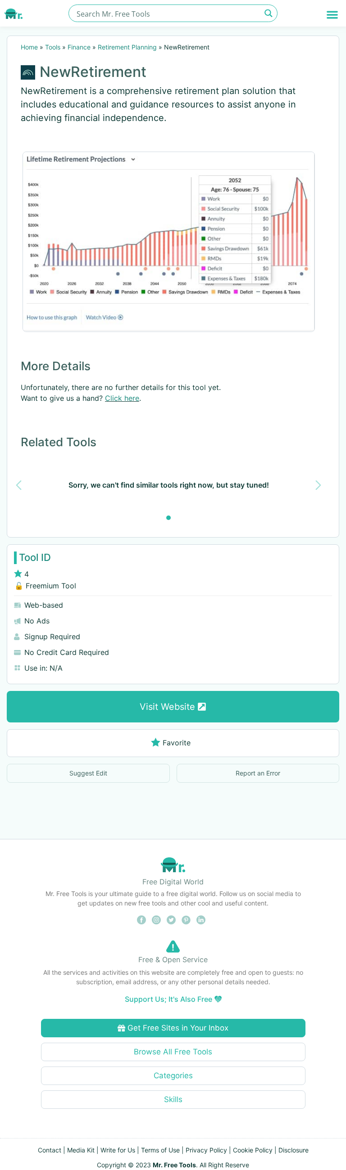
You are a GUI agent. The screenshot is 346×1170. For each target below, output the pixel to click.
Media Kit (81, 1150)
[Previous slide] (19, 485)
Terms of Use (160, 1150)
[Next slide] (318, 485)
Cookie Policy (253, 1150)
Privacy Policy (206, 1150)
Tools (52, 47)
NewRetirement (93, 72)
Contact (49, 1150)
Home (29, 47)
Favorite (177, 742)
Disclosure (293, 1150)
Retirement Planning (127, 47)
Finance (79, 47)
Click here (122, 398)
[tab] (168, 518)
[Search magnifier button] (268, 13)
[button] (332, 14)
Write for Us (117, 1150)
